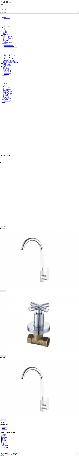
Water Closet (4, 75)
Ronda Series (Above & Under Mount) (11, 62)
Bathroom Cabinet (7, 100)
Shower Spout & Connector (9, 42)
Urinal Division (7, 82)
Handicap (3, 84)
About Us (3, 6)
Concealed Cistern (7, 73)
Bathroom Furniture (5, 99)
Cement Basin (6, 96)
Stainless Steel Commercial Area (9, 53)
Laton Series (6, 29)
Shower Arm (6, 41)
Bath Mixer (4, 17)
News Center (4, 429)
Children (3, 86)
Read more (3, 226)
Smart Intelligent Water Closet (9, 78)
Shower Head (6, 39)
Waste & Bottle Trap (7, 70)
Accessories (4, 66)
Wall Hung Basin (7, 90)
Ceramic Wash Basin (7, 98)
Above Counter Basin (8, 94)
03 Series (5, 30)
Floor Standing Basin (8, 92)
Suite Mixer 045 (7, 19)
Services (3, 428)
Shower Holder (7, 69)
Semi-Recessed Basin (8, 93)
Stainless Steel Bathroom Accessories (10, 52)
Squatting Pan (6, 81)
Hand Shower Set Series (8, 36)
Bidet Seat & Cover (7, 83)
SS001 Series (6, 44)
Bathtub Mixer (6, 23)
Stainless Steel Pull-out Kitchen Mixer (10, 47)
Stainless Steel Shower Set (8, 45)
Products (3, 7)
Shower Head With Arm (8, 38)
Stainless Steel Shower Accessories (10, 50)
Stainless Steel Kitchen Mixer (9, 48)
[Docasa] (1, 4)
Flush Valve (4, 63)
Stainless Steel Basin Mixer (9, 46)
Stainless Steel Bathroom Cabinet (10, 55)
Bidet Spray (6, 72)
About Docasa (4, 427)
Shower (3, 35)
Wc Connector (6, 74)
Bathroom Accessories (8, 67)
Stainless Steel (4, 43)
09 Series (5, 32)
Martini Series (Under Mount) (9, 58)
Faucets (3, 27)
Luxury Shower (7, 22)
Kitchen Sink (4, 56)
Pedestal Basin (6, 97)
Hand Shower (6, 37)
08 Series (5, 31)
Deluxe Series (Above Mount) (9, 61)
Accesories (8, 59)
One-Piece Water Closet (8, 76)
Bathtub (3, 102)
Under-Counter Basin (8, 91)
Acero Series (6, 33)
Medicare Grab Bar (7, 71)
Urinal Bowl (6, 80)
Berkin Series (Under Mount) (9, 57)
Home (3, 5)
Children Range (7, 87)
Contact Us (4, 9)
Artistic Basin (6, 95)
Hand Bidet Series (7, 68)
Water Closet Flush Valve (8, 64)
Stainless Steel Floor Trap (8, 54)
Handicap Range (7, 85)
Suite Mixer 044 (7, 18)
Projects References (5, 8)
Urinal (3, 79)
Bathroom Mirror (7, 101)
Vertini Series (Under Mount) (9, 60)
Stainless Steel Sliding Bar (8, 51)
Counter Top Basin (7, 89)
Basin (3, 88)
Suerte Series (6, 28)
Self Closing (6, 34)
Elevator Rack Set (7, 40)
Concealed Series (7, 25)
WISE (5, 455)
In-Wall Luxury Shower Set (9, 24)
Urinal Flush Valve (7, 65)
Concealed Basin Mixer (8, 26)
